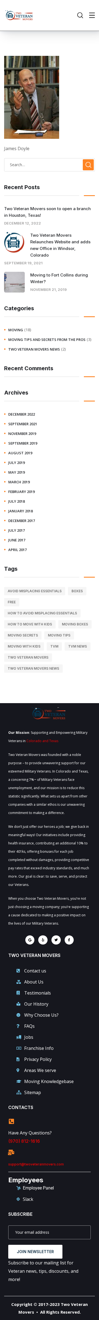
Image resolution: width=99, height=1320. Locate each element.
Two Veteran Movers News (34, 349)
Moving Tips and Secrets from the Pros (47, 339)
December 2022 (21, 414)
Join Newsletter (35, 1251)
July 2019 (16, 462)
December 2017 (21, 520)
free (12, 602)
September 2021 (22, 423)
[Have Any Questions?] (11, 1121)
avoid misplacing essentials (35, 591)
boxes (77, 591)
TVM (54, 646)
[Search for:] (49, 164)
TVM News (77, 646)
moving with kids (24, 646)
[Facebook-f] (69, 940)
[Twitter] (56, 940)
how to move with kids (30, 624)
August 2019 (20, 452)
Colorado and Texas (42, 741)
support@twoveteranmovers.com (36, 1164)
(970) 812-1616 (24, 1141)
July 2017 (16, 530)
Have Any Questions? (30, 1133)
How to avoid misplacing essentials (42, 613)
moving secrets (23, 635)
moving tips (59, 635)
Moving (15, 329)
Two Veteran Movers (28, 657)
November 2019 (22, 433)
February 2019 (21, 491)
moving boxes (75, 624)
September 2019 (22, 443)
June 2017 (16, 540)
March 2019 (19, 481)
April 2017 (17, 549)
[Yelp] (43, 940)
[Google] (30, 940)
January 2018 (20, 510)
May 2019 (16, 472)
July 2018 (16, 501)
